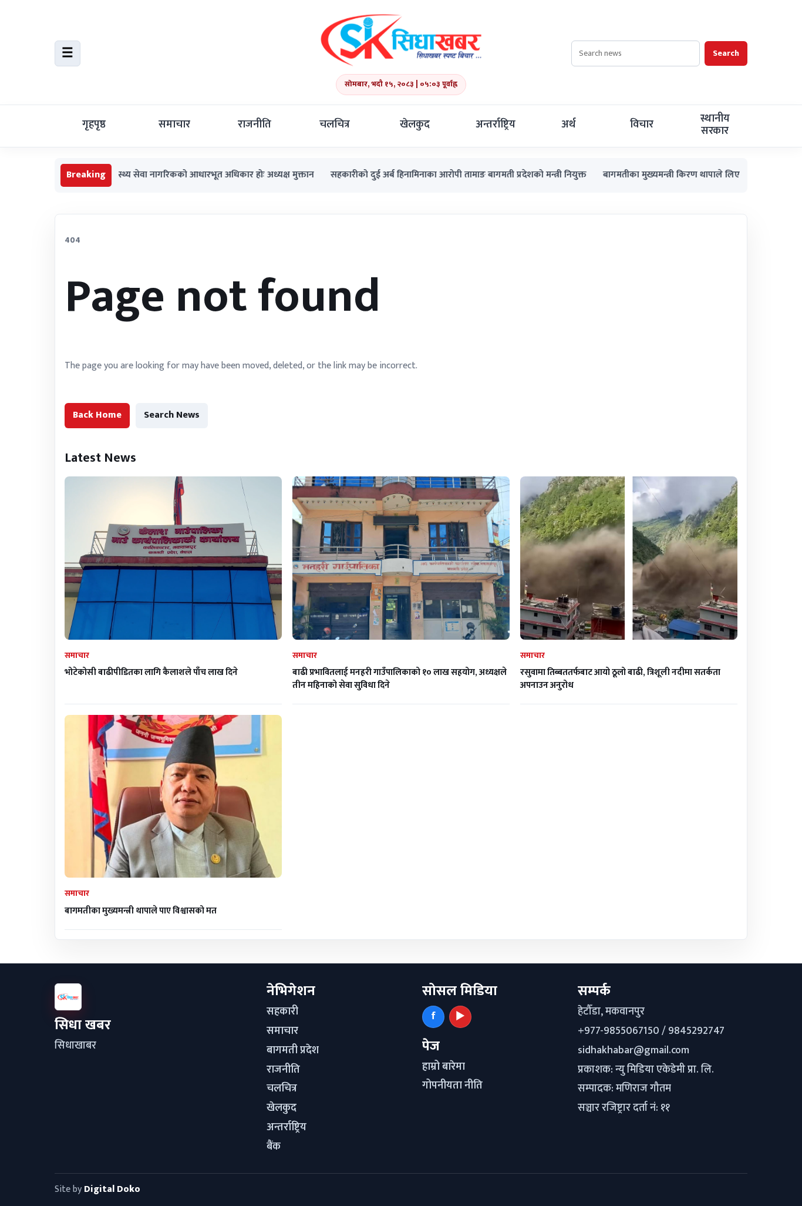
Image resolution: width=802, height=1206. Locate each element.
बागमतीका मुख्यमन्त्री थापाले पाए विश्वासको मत (141, 910)
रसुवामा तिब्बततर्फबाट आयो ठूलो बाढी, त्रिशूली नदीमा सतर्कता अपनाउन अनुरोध (620, 678)
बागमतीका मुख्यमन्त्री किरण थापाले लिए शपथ (643, 175)
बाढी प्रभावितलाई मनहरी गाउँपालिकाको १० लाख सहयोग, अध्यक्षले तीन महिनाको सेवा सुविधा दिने (399, 678)
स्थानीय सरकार (715, 125)
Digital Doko (112, 1189)
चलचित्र (334, 124)
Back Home (97, 415)
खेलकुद (415, 124)
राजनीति (254, 124)
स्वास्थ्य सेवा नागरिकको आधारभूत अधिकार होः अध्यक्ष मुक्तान (172, 175)
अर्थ (568, 124)
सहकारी (282, 1011)
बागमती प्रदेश (293, 1050)
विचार (641, 124)
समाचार (174, 124)
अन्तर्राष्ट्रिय (495, 124)
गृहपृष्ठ (94, 124)
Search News (172, 415)
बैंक (274, 1146)
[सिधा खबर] (401, 40)
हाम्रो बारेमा (443, 1067)
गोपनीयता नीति (452, 1085)
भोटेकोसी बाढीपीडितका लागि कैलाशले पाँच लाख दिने (151, 672)
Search (726, 53)
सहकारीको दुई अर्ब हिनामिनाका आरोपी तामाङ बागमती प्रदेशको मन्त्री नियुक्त (420, 175)
